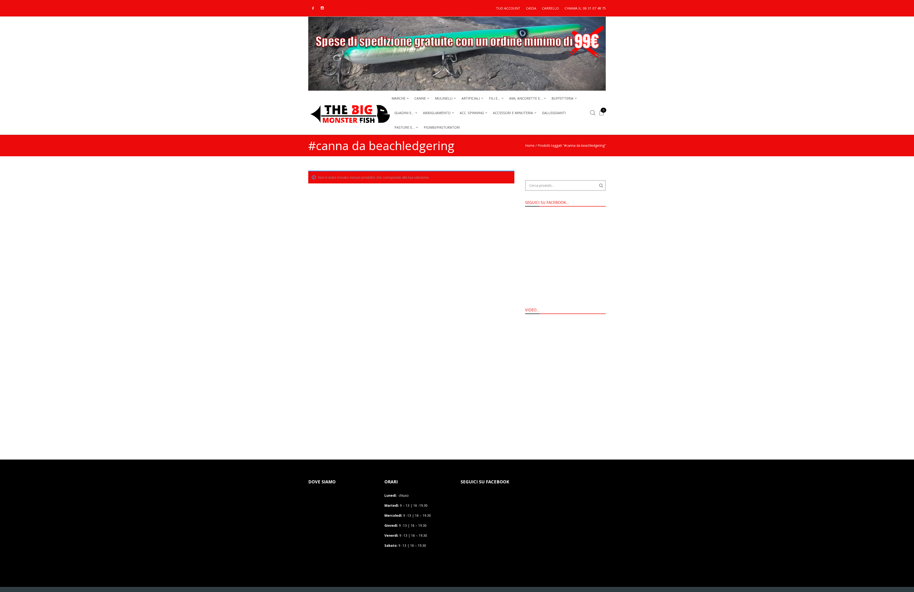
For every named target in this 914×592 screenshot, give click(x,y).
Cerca (601, 185)
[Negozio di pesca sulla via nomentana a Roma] (350, 126)
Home (530, 145)
